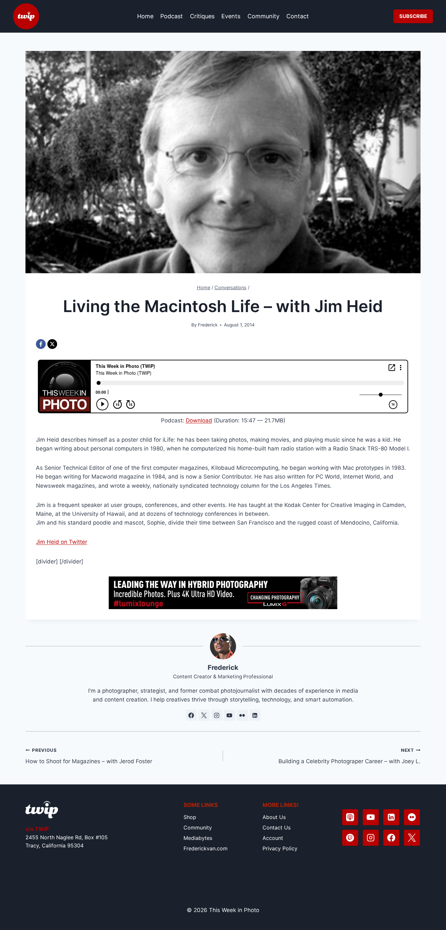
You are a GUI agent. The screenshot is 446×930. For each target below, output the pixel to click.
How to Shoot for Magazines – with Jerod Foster (88, 756)
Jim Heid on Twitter (61, 542)
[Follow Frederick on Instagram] (216, 715)
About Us (274, 817)
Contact (297, 16)
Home (145, 16)
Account (273, 838)
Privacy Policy (280, 848)
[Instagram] (371, 838)
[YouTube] (371, 817)
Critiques (202, 16)
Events (230, 16)
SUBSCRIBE (413, 16)
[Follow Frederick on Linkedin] (255, 715)
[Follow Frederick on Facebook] (191, 715)
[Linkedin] (391, 817)
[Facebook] (41, 344)
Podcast (171, 16)
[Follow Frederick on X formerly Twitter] (204, 715)
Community (263, 16)
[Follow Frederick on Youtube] (229, 715)
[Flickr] (412, 817)
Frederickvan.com (205, 848)
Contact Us (277, 827)
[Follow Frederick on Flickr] (242, 715)
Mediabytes (197, 838)
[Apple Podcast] (350, 817)
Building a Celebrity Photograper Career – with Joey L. (350, 756)
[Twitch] (350, 838)
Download (199, 420)
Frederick (207, 324)
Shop (189, 817)
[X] (52, 344)
